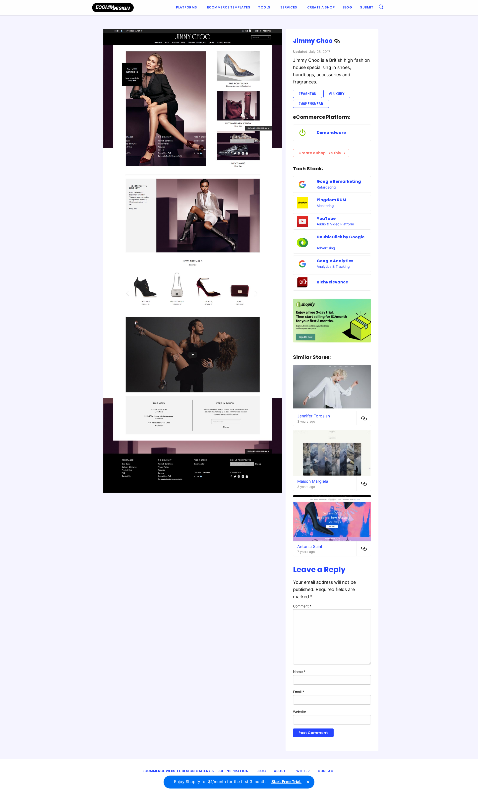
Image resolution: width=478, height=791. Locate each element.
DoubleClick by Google (340, 237)
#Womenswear (311, 104)
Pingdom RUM (331, 200)
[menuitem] (187, 7)
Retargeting (326, 187)
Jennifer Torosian (313, 415)
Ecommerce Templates (228, 7)
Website (299, 712)
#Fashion (307, 94)
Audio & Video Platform (335, 224)
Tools (264, 7)
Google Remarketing (339, 181)
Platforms (186, 7)
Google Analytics (335, 261)
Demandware (331, 132)
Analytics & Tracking (333, 266)
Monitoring (325, 205)
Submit (366, 7)
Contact (327, 771)
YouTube (326, 218)
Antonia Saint (309, 546)
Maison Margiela (312, 481)
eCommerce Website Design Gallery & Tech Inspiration (196, 771)
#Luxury (337, 94)
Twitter (302, 771)
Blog (347, 7)
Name (299, 671)
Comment (302, 606)
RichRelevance (332, 282)
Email (298, 692)
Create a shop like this (320, 152)
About (280, 771)
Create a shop (321, 7)
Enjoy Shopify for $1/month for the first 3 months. (237, 781)
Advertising (326, 248)
